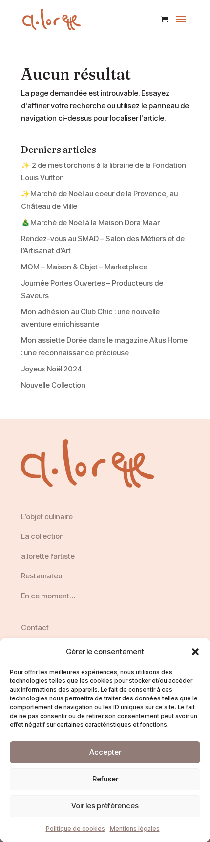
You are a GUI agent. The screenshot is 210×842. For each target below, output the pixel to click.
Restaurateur (42, 575)
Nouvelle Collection (53, 385)
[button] (195, 652)
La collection (42, 536)
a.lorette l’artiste (48, 556)
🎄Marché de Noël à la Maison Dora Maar (90, 222)
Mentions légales (135, 828)
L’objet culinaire (47, 516)
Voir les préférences (105, 805)
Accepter (105, 752)
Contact (35, 627)
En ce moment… (48, 595)
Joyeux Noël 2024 (51, 368)
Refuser (105, 778)
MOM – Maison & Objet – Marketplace (84, 266)
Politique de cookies (75, 828)
